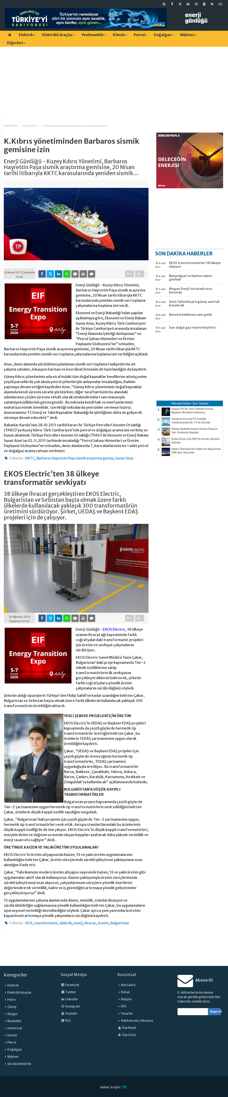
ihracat (90, 923)
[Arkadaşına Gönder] (75, 273)
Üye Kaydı (129, 1028)
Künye (125, 992)
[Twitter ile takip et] (180, 4)
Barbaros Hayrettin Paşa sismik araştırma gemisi (75, 458)
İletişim (126, 999)
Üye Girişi (129, 1035)
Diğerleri (15, 43)
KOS (29, 923)
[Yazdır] (83, 273)
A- (139, 274)
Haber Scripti (110, 1087)
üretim (103, 923)
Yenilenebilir (92, 35)
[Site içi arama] (164, 4)
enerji (78, 923)
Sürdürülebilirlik (19, 1064)
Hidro (11, 1000)
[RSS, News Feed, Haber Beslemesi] (212, 4)
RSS (68, 1021)
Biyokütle (14, 1021)
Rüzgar (12, 1014)
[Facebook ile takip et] (172, 4)
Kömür (119, 35)
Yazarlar (127, 1013)
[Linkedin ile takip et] (188, 4)
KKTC (30, 458)
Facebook (72, 985)
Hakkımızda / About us (137, 1021)
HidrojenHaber (181, 403)
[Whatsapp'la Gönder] (66, 273)
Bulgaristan (119, 923)
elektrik (65, 923)
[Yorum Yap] (91, 273)
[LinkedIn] (58, 273)
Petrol (139, 35)
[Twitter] (50, 273)
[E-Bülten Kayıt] (220, 4)
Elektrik (26, 35)
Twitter (70, 992)
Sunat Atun (124, 458)
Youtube (71, 1013)
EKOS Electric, (114, 629)
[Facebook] (42, 273)
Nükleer (187, 35)
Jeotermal (14, 1028)
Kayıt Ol (215, 1011)
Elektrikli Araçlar (57, 35)
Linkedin (71, 999)
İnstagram (72, 1006)
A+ (130, 274)
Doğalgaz (162, 35)
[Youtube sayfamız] (204, 4)
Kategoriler (15, 975)
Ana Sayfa (128, 985)
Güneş (11, 1007)
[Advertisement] (114, 81)
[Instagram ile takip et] (196, 4)
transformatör (46, 923)
